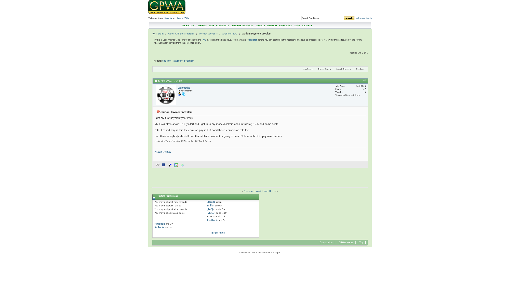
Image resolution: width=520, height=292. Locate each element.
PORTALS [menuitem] (260, 25)
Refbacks (159, 227)
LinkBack (307, 69)
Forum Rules (218, 233)
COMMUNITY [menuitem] (222, 25)
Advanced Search (364, 18)
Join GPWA (183, 18)
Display (359, 69)
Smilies (210, 205)
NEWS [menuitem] (297, 25)
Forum (160, 33)
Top (361, 242)
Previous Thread (252, 191)
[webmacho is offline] (166, 95)
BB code (211, 202)
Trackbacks (212, 220)
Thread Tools (323, 69)
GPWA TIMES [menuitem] (285, 25)
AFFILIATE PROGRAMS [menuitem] (242, 25)
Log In (168, 18)
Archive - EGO (229, 33)
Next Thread (269, 191)
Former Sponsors (208, 33)
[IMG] (210, 209)
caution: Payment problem (178, 60)
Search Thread (342, 69)
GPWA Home (346, 242)
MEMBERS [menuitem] (272, 25)
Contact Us (326, 242)
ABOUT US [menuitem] (307, 25)
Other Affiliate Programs (181, 33)
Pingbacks (160, 224)
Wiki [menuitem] (211, 25)
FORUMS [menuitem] (202, 25)
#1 (364, 80)
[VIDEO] (211, 213)
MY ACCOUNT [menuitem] (188, 25)
